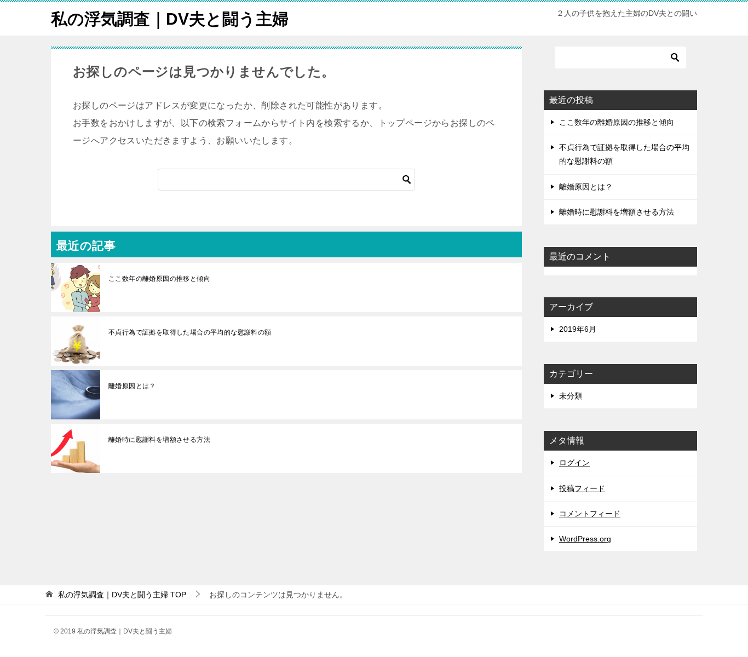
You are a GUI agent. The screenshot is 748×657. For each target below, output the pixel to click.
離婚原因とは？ (132, 386)
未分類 (570, 395)
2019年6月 (577, 329)
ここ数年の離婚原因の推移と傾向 (159, 279)
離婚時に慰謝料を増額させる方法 (159, 439)
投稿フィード (582, 488)
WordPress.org (585, 538)
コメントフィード (589, 513)
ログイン (574, 462)
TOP (122, 594)
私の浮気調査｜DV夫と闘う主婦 (170, 19)
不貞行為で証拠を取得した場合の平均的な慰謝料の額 (190, 332)
